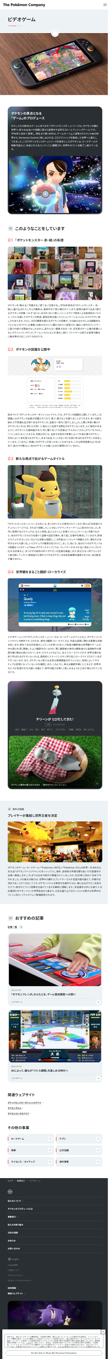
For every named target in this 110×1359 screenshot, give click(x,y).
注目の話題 (12, 1231)
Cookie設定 (12, 1264)
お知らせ (10, 1239)
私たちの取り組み (14, 1223)
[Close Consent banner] (103, 1331)
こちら (29, 1343)
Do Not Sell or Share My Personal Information (54, 1353)
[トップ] (10, 1191)
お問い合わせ (13, 1247)
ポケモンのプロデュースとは (19, 1207)
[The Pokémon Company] (24, 5)
